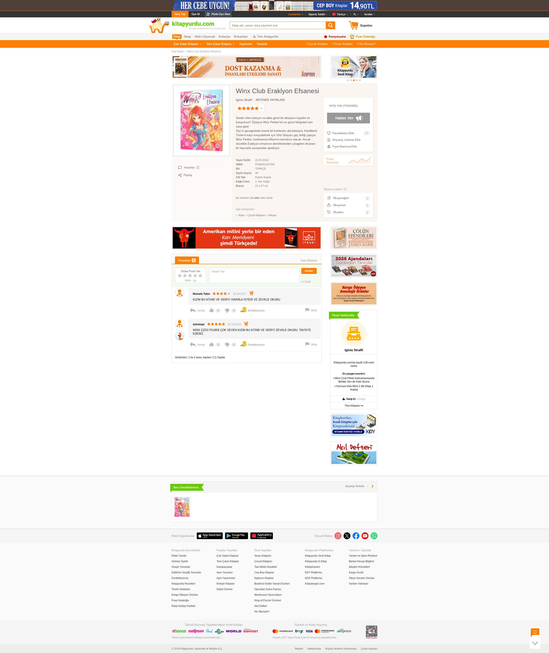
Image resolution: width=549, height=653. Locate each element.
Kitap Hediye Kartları (184, 605)
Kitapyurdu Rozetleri (183, 583)
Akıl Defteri (260, 605)
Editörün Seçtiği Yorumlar (186, 572)
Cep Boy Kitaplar (264, 572)
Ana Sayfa (178, 51)
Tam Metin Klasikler (265, 566)
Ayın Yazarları (225, 572)
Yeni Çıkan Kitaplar (219, 44)
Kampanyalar (337, 36)
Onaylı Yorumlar (181, 566)
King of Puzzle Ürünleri (267, 600)
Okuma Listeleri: (333, 189)
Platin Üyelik (179, 555)
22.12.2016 (234, 324)
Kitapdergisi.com (314, 583)
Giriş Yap (180, 14)
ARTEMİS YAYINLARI (270, 100)
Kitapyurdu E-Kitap (316, 561)
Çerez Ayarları (369, 648)
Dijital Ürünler (225, 589)
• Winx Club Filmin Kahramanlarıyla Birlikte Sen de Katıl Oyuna (353, 380)
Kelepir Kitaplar (226, 583)
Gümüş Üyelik (180, 561)
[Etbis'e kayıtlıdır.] (371, 631)
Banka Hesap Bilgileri (361, 561)
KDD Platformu (313, 578)
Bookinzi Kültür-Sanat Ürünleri (272, 583)
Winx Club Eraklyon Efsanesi (204, 51)
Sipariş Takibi (316, 14)
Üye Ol (196, 14)
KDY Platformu (313, 572)
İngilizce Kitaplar (264, 578)
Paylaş (188, 175)
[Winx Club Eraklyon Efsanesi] (182, 507)
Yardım (368, 14)
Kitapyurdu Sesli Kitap (318, 555)
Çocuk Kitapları (318, 44)
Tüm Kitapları (353, 405)
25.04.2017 (239, 293)
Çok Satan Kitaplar (186, 44)
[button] (348, 80)
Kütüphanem (312, 566)
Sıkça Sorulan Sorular (361, 578)
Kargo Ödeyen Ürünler (185, 594)
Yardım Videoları (358, 583)
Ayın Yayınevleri (226, 578)
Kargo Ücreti (356, 572)
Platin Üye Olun (220, 14)
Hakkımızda (314, 648)
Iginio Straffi (244, 100)
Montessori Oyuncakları (268, 594)
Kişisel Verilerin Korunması (341, 648)
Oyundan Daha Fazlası (267, 589)
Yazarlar (262, 44)
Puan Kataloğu (365, 36)
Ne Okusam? (367, 44)
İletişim (299, 648)
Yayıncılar (245, 44)
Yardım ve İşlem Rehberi (363, 555)
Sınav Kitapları (343, 44)
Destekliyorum (180, 578)
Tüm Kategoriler (268, 36)
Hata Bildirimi (309, 260)
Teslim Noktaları (181, 589)
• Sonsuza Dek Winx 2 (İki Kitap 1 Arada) (354, 388)
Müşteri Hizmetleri (359, 566)
